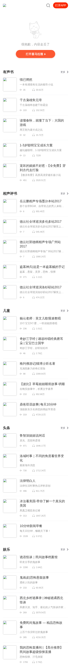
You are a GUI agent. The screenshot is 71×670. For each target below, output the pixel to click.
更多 (63, 72)
